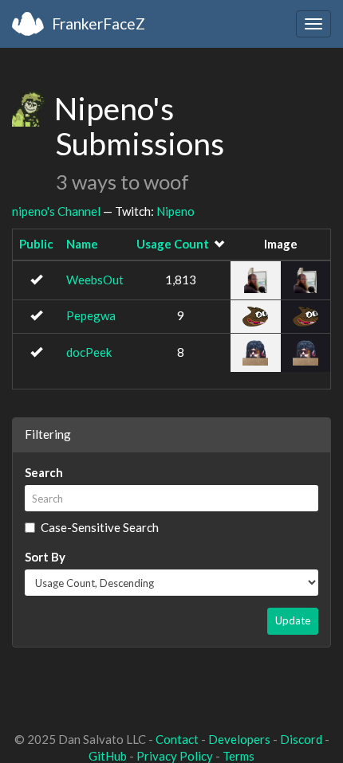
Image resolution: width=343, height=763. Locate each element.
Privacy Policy (174, 756)
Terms (238, 756)
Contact (177, 739)
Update (292, 620)
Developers (239, 739)
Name (82, 244)
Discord (301, 739)
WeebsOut (95, 279)
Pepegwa (91, 315)
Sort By (45, 557)
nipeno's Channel (56, 211)
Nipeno (175, 211)
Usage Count (172, 244)
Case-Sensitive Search (100, 527)
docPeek (89, 352)
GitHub (108, 756)
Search (44, 472)
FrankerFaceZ (98, 23)
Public (36, 244)
